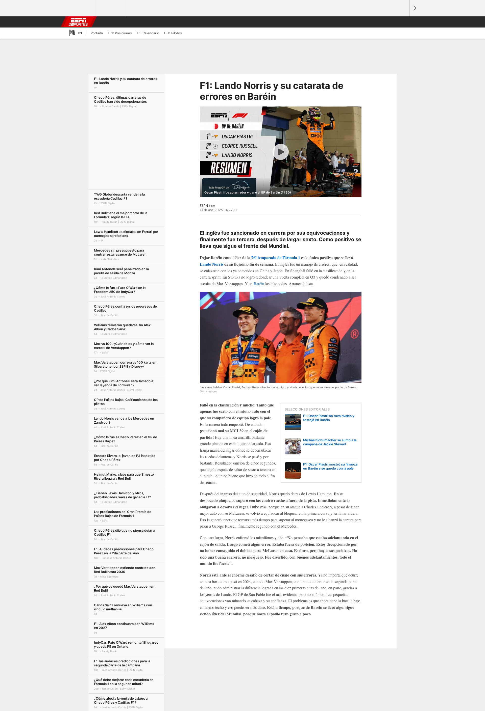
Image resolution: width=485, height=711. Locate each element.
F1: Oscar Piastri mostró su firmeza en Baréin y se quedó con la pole (330, 466)
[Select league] (81, 8)
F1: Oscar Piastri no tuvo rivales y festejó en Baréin (328, 418)
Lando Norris (211, 264)
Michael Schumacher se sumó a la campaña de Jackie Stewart (329, 442)
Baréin (259, 283)
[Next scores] (414, 8)
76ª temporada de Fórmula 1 (275, 257)
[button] (403, 22)
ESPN (78, 22)
